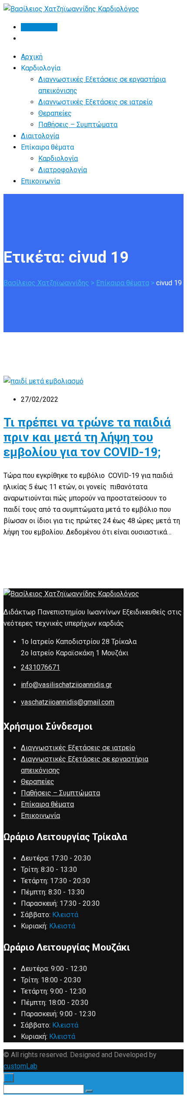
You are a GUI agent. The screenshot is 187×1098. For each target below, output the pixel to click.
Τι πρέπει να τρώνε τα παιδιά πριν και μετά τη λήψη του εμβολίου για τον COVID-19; (87, 437)
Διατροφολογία (62, 170)
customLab (20, 1066)
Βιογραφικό (39, 27)
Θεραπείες (55, 113)
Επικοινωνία (40, 181)
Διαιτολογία (40, 136)
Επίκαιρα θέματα (47, 804)
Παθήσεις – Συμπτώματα (77, 124)
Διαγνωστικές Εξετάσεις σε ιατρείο (95, 102)
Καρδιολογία (58, 158)
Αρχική (32, 57)
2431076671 (40, 667)
